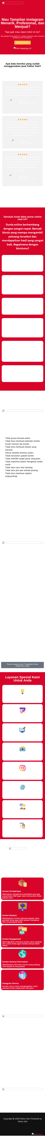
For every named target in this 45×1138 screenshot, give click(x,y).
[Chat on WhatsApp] (37, 1134)
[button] (41, 5)
